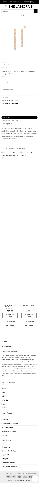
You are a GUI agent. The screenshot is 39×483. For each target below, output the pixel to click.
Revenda (5, 400)
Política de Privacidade (9, 466)
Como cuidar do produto (10, 423)
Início (3, 68)
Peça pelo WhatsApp (10, 324)
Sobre (4, 396)
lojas (3, 404)
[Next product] (3, 63)
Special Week (14, 103)
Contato (4, 408)
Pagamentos (6, 455)
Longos (14, 68)
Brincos (8, 68)
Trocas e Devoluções (9, 451)
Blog (3, 392)
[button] (3, 6)
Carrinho (5, 435)
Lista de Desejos (7, 427)
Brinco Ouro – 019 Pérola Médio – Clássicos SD (10, 307)
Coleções (5, 420)
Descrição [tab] (6, 117)
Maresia (7, 103)
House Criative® (25, 480)
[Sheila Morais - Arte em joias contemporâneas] (19, 6)
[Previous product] (7, 63)
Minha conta (6, 447)
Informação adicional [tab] (10, 120)
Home (4, 388)
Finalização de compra (9, 431)
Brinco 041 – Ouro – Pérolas (29, 306)
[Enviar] (36, 11)
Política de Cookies (8, 463)
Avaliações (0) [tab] (7, 124)
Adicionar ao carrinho (10, 315)
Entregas (5, 459)
